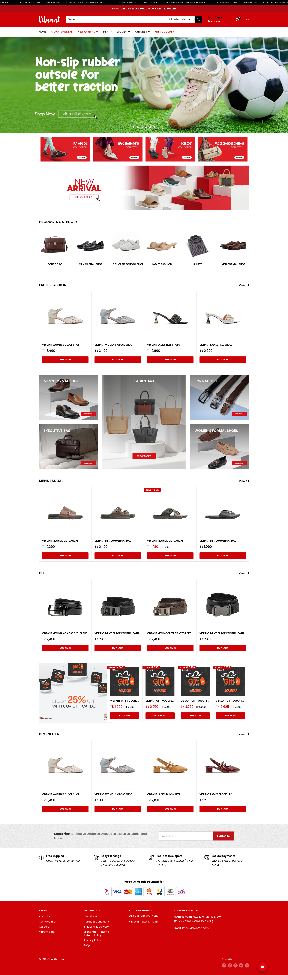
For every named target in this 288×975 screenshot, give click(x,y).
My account (216, 21)
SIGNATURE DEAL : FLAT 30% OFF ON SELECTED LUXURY (144, 8)
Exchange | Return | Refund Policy (96, 933)
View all (244, 285)
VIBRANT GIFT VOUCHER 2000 (124, 700)
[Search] (198, 19)
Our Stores (91, 916)
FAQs (87, 945)
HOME (42, 31)
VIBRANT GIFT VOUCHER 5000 (195, 700)
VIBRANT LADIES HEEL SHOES (163, 345)
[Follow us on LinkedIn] (247, 965)
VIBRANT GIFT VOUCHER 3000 (160, 700)
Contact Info (47, 921)
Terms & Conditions (97, 921)
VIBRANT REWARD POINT (143, 921)
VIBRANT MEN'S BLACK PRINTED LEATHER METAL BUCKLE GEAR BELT (223, 633)
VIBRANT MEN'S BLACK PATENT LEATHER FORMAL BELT (65, 633)
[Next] (249, 248)
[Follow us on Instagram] (230, 965)
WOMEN (122, 31)
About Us (44, 916)
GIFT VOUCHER (164, 31)
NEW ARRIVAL (86, 31)
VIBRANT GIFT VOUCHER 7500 (230, 700)
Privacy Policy (93, 940)
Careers (44, 927)
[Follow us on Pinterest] (235, 965)
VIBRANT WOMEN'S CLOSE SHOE (60, 345)
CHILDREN (141, 31)
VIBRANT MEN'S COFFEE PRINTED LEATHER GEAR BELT (170, 633)
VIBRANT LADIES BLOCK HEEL (163, 794)
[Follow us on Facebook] (224, 965)
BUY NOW (65, 359)
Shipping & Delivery (96, 927)
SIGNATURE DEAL (61, 31)
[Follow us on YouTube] (241, 965)
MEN (105, 31)
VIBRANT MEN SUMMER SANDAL (60, 541)
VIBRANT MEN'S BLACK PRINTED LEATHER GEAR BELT (117, 633)
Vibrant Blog (47, 932)
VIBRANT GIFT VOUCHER (143, 916)
